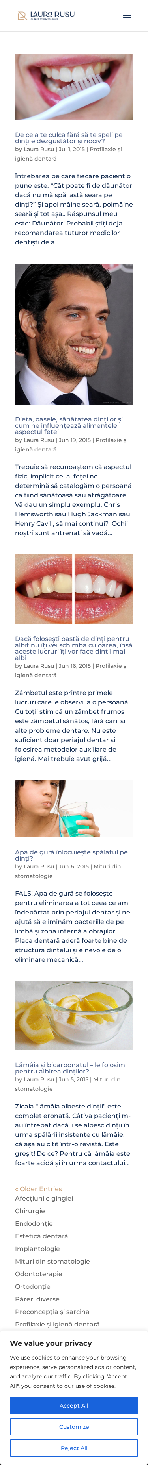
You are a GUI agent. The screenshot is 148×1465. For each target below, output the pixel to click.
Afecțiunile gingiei (44, 1198)
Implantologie (37, 1249)
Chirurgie (30, 1211)
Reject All (74, 1448)
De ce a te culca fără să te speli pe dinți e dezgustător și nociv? (69, 138)
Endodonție (34, 1223)
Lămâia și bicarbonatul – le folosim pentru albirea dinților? (70, 1068)
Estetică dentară (41, 1236)
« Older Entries (38, 1189)
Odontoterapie (38, 1274)
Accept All (74, 1405)
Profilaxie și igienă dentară (57, 1324)
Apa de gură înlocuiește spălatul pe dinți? (71, 855)
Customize (74, 1426)
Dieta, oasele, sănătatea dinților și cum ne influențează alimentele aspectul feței (69, 426)
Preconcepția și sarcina (52, 1311)
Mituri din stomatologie (52, 1261)
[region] (74, 1397)
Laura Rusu (39, 149)
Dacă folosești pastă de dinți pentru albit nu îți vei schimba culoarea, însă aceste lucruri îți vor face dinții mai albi (74, 648)
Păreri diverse (37, 1299)
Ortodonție (33, 1286)
